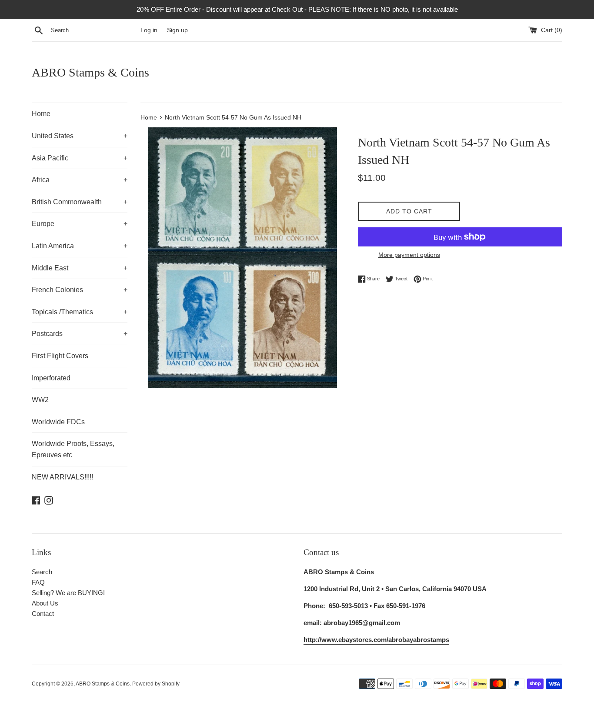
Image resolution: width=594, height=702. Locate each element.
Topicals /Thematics (79, 312)
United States (79, 136)
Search (42, 572)
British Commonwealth (79, 202)
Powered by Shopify (156, 684)
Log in (148, 30)
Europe (79, 223)
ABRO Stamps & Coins (90, 72)
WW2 (40, 399)
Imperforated (51, 378)
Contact (43, 613)
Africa (79, 179)
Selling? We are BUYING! (68, 592)
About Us (45, 603)
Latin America (79, 246)
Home (41, 113)
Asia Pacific (79, 158)
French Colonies (79, 289)
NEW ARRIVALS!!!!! (62, 477)
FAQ (38, 582)
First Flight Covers (60, 355)
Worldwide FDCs (58, 422)
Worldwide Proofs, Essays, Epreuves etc (73, 449)
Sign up (177, 30)
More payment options (409, 254)
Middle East (79, 268)
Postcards (79, 333)
